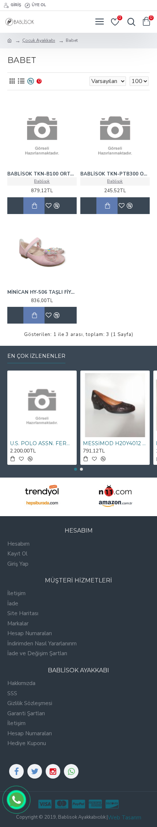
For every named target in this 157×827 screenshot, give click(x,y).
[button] (75, 469)
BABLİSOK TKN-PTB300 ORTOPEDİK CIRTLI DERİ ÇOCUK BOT (115, 174)
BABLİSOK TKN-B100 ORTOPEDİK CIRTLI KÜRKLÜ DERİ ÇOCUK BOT (42, 174)
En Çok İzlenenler (36, 356)
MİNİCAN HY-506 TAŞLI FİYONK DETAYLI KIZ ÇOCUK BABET (42, 292)
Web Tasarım (124, 817)
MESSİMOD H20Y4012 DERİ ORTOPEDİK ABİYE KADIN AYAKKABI (115, 443)
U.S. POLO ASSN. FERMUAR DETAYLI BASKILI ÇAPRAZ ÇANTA (42, 443)
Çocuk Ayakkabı (38, 40)
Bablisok (42, 181)
